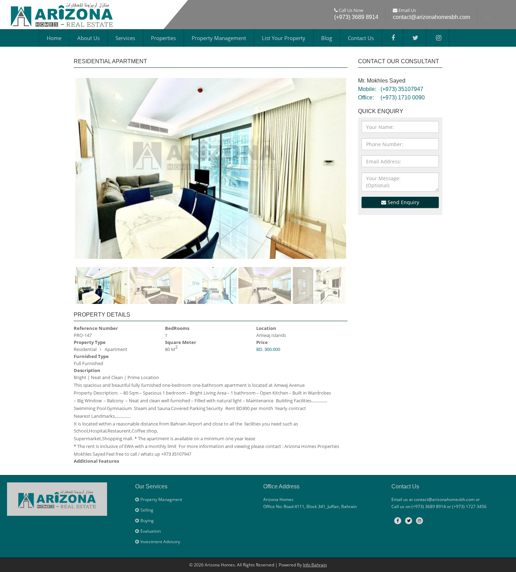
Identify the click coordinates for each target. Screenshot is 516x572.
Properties (163, 37)
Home (54, 37)
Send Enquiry (402, 202)
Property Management (219, 37)
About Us (88, 37)
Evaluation (150, 531)
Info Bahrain (315, 565)
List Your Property (283, 37)
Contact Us (361, 37)
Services (125, 37)
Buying (147, 521)
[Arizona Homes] (61, 13)
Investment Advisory (160, 542)
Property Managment (161, 499)
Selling (146, 510)
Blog (326, 37)
